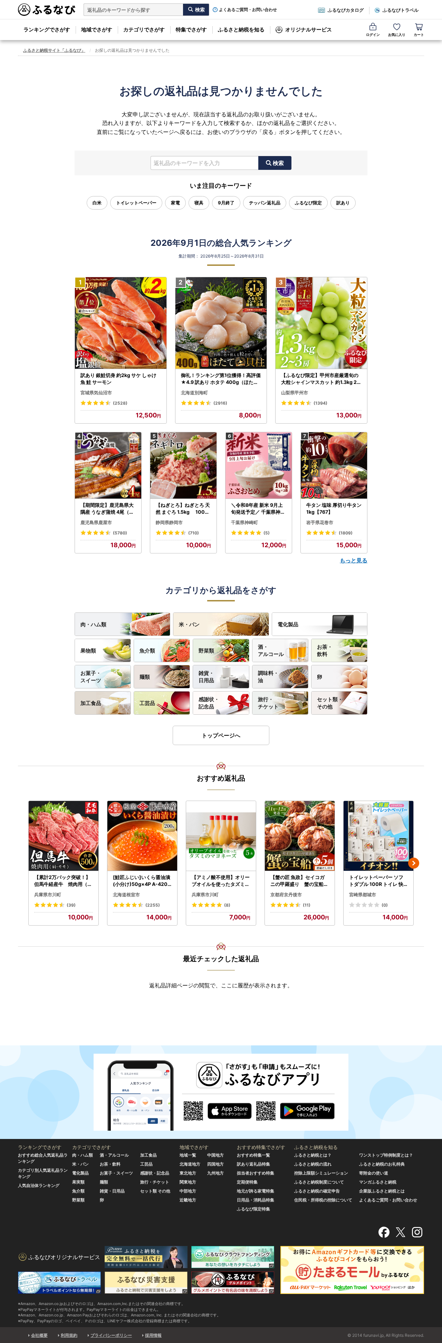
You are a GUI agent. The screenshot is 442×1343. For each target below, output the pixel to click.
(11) (306, 905)
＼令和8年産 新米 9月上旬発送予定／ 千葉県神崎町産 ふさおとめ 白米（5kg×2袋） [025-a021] (258, 508)
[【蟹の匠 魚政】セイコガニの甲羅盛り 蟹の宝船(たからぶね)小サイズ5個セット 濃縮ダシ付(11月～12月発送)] (300, 836)
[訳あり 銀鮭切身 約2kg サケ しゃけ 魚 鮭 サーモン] (120, 323)
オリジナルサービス (308, 29)
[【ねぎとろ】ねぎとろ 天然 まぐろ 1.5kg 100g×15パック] (183, 465)
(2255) (152, 905)
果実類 (78, 1182)
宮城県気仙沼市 (96, 392)
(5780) (120, 532)
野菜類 (206, 650)
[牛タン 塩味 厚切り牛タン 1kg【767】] (334, 465)
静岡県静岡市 (169, 522)
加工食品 (90, 703)
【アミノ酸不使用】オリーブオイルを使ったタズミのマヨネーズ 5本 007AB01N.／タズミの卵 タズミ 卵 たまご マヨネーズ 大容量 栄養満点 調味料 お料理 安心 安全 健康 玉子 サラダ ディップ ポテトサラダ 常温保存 (221, 880)
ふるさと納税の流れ (313, 1164)
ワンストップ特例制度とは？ (386, 1155)
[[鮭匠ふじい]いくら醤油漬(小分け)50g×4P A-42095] (142, 836)
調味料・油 (268, 677)
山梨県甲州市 (294, 392)
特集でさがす (191, 29)
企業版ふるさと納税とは (382, 1191)
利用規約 (69, 1335)
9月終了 (226, 202)
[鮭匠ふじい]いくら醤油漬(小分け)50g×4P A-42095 (142, 880)
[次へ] (413, 863)
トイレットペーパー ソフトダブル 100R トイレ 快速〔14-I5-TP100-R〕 (376, 880)
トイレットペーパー (136, 202)
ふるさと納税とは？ (313, 1155)
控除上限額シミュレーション (321, 1173)
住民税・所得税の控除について (323, 1199)
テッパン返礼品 (264, 202)
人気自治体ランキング (38, 1185)
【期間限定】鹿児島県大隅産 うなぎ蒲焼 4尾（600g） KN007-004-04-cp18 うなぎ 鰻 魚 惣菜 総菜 (108, 508)
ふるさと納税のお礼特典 (382, 1164)
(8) (227, 905)
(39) (71, 905)
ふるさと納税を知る (241, 29)
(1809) (346, 532)
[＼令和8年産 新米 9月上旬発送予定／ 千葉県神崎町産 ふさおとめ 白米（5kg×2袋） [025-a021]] (258, 465)
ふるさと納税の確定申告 (317, 1191)
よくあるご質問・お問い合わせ (248, 10)
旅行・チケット (268, 703)
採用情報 (153, 1335)
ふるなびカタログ (346, 10)
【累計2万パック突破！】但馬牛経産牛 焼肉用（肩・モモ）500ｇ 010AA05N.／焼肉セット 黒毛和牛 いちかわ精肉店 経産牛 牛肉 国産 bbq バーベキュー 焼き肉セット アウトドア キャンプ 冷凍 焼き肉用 (63, 880)
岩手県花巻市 (319, 522)
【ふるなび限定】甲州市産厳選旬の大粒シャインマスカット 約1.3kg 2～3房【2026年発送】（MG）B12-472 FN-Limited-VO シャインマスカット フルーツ (320, 378)
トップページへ (221, 735)
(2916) (220, 403)
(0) (385, 905)
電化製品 (288, 624)
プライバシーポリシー (111, 1335)
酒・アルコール (271, 650)
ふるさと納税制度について (319, 1182)
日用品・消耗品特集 (255, 1199)
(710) (193, 532)
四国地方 (215, 1164)
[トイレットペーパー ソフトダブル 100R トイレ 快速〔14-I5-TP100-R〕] (378, 836)
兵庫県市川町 (47, 894)
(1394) (320, 403)
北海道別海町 (194, 392)
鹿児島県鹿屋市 (96, 522)
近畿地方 (188, 1199)
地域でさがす (96, 29)
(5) (266, 532)
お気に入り (396, 34)
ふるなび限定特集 (253, 1208)
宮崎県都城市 (362, 894)
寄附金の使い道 (373, 1173)
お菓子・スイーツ (90, 677)
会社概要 (39, 1335)
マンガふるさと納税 (377, 1182)
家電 (175, 202)
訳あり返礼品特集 (253, 1164)
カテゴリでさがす (144, 29)
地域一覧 (188, 1155)
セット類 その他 (155, 1191)
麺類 (145, 677)
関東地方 (188, 1182)
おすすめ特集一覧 (253, 1155)
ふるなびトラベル (401, 10)
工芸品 (147, 703)
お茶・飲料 (325, 650)
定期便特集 (247, 1182)
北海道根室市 (126, 894)
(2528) (120, 403)
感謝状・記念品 (209, 703)
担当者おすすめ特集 (255, 1173)
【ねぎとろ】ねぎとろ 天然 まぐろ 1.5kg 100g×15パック (183, 508)
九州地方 (215, 1173)
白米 (97, 202)
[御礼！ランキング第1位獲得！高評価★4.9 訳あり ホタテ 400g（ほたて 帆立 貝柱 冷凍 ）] (221, 323)
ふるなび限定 (308, 202)
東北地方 (188, 1173)
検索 (278, 163)
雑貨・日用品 (206, 677)
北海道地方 (190, 1164)
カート (419, 34)
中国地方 (215, 1155)
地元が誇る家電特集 (255, 1191)
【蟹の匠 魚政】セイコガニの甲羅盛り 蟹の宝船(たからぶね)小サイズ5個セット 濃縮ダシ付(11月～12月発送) (299, 880)
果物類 (88, 650)
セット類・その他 (330, 703)
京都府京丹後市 (286, 894)
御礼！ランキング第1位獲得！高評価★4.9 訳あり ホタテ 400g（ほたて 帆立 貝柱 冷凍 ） (221, 378)
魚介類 (147, 650)
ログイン (373, 34)
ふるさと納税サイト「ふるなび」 (54, 50)
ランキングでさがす (46, 29)
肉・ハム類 (93, 624)
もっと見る (353, 560)
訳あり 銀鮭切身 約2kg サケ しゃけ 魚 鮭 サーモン (118, 378)
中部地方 (188, 1191)
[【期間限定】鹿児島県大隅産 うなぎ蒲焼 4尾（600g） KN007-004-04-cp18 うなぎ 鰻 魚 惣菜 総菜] (108, 465)
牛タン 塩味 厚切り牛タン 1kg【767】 (334, 508)
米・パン (189, 624)
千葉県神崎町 (244, 522)
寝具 (198, 202)
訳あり (343, 202)
